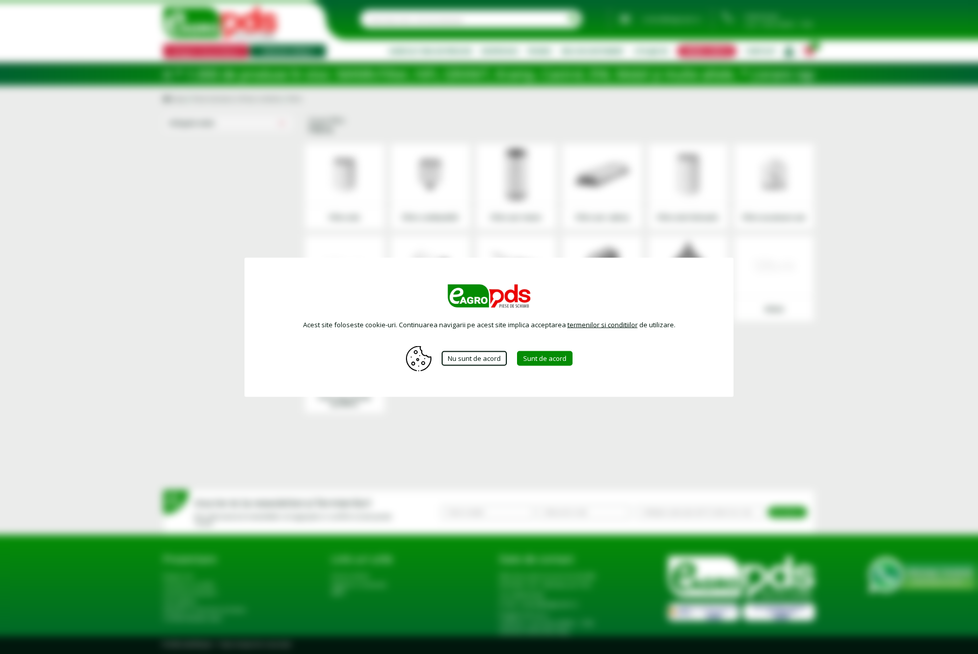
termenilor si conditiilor (602, 324)
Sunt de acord (544, 358)
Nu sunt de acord (474, 358)
